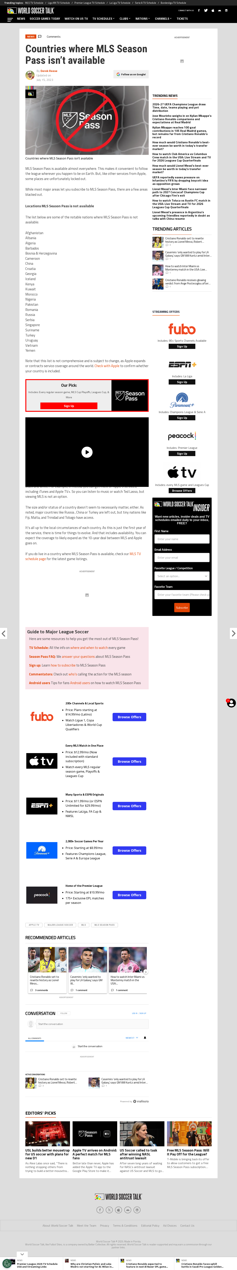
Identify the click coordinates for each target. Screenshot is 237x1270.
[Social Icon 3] (127, 1209)
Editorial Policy (150, 1225)
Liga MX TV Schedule (59, 3)
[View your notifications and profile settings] (145, 1037)
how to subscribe (63, 665)
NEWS (21, 18)
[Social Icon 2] (118, 1209)
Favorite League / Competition (173, 568)
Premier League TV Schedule (89, 3)
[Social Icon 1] (109, 1209)
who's (73, 674)
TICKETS (182, 18)
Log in (134, 1013)
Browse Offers (129, 717)
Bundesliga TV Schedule (173, 3)
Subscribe (182, 607)
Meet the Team (86, 1225)
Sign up (142, 1013)
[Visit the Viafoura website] (141, 1101)
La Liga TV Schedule (119, 3)
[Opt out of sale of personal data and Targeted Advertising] (7, 1263)
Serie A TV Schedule (145, 3)
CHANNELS (162, 18)
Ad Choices (170, 1225)
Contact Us (187, 1225)
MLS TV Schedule (34, 3)
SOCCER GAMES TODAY (45, 18)
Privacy (104, 1225)
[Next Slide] (145, 971)
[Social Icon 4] (137, 1209)
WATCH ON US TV (76, 18)
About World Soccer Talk (58, 1225)
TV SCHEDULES (102, 18)
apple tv (34, 924)
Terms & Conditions (125, 1225)
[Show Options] (206, 576)
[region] (87, 1057)
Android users (80, 682)
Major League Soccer (60, 924)
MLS (83, 924)
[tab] (34, 1038)
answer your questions (78, 656)
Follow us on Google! (133, 74)
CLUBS (124, 18)
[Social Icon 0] (100, 1209)
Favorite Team (163, 586)
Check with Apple (107, 365)
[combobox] (181, 576)
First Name (161, 531)
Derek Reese (49, 71)
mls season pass (104, 924)
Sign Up (182, 346)
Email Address (163, 549)
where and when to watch (89, 647)
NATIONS (142, 18)
